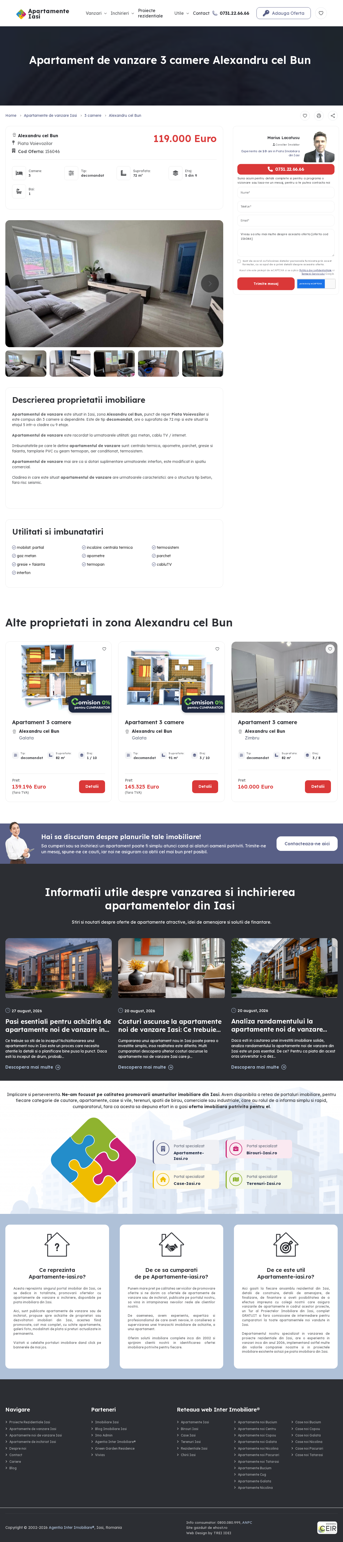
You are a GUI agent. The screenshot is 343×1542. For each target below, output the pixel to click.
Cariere (15, 1462)
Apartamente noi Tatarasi (258, 1462)
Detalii (92, 786)
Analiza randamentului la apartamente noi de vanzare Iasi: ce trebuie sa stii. (277, 1025)
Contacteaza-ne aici (307, 843)
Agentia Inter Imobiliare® (115, 1442)
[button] (210, 284)
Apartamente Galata (254, 1481)
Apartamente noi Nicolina (258, 1448)
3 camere (92, 115)
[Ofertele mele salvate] (321, 13)
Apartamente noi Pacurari (258, 1455)
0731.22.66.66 (289, 169)
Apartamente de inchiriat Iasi (32, 1442)
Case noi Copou (307, 1429)
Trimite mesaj (265, 284)
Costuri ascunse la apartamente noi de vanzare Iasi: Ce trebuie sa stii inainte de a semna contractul (169, 1025)
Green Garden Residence (115, 1448)
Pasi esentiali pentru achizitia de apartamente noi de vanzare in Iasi (58, 1025)
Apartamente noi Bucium (257, 1422)
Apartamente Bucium (254, 1468)
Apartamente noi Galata (257, 1442)
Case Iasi (188, 1435)
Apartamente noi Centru (257, 1429)
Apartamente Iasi (195, 1422)
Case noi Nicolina (308, 1442)
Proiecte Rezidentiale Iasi (29, 1422)
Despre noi (17, 1448)
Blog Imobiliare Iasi (111, 1429)
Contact (201, 13)
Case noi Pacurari (309, 1448)
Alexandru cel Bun (125, 115)
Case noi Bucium (308, 1422)
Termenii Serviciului (313, 273)
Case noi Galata (308, 1435)
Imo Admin (104, 1435)
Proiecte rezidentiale (150, 13)
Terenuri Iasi (191, 1442)
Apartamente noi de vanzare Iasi (35, 1435)
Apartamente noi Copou (257, 1435)
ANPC (247, 1522)
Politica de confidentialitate (315, 270)
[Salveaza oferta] (305, 116)
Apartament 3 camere (41, 722)
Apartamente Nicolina (255, 1488)
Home (10, 115)
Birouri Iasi (189, 1429)
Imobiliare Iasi (107, 1422)
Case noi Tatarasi (309, 1455)
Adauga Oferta (288, 13)
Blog (13, 1468)
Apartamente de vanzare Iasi (50, 115)
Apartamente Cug (252, 1474)
